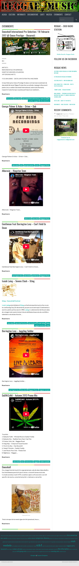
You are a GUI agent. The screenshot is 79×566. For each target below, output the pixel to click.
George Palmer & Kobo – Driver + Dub (19, 106)
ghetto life (51, 538)
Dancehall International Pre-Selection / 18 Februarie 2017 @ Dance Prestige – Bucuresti (25, 33)
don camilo (4, 538)
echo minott (32, 538)
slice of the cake (44, 549)
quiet (54, 546)
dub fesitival (32, 323)
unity (24, 551)
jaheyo (13, 541)
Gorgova (33, 555)
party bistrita (49, 546)
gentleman (35, 275)
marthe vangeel (33, 101)
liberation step (34, 541)
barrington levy (18, 275)
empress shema (42, 538)
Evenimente (58, 14)
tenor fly (56, 549)
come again (56, 535)
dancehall (18, 98)
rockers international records (29, 549)
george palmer (29, 165)
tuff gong (20, 551)
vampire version (35, 551)
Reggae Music (45, 165)
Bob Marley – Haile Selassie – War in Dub (64, 104)
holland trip (67, 538)
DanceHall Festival (13, 301)
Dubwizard (28, 462)
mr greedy (53, 541)
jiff (49, 98)
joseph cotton (18, 541)
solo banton (51, 549)
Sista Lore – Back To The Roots (62, 100)
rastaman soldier (62, 546)
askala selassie (17, 535)
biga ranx (45, 535)
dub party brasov (24, 538)
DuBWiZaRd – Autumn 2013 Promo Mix (19, 395)
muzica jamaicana (59, 541)
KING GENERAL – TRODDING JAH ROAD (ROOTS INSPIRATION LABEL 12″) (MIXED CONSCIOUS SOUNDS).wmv (65, 95)
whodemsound (62, 551)
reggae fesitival (40, 325)
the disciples (63, 549)
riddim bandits (45, 462)
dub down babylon (16, 538)
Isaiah (6, 305)
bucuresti (10, 98)
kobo (37, 165)
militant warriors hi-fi (46, 541)
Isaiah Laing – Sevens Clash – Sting (18, 281)
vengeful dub (42, 551)
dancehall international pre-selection (34, 98)
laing (48, 323)
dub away (10, 538)
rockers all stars (17, 549)
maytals (39, 541)
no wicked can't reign (31, 546)
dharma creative (63, 535)
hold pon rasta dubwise (59, 538)
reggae (36, 462)
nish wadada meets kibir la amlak (19, 546)
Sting (4, 301)
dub (21, 165)
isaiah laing (41, 323)
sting (48, 325)
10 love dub (3, 535)
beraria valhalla (39, 535)
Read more (6, 94)
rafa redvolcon (45, 101)
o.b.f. (39, 545)
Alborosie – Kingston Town (14, 171)
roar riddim (9, 549)
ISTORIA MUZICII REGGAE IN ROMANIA (62, 77)
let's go (28, 541)
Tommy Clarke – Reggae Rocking (62, 90)
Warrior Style (48, 551)
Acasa (4, 14)
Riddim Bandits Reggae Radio (65, 54)
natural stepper (67, 541)
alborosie (28, 218)
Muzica (49, 14)
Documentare (32, 14)
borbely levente (50, 535)
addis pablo (8, 535)
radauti (56, 546)
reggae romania (44, 390)
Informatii (21, 14)
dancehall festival (21, 323)
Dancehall (6, 467)
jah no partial (9, 541)
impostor (72, 538)
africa (12, 535)
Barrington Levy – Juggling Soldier (18, 331)
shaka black (38, 549)
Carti (42, 14)
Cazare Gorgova (42, 555)
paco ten (44, 546)
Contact (68, 14)
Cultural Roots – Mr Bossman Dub (63, 80)
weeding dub (55, 551)
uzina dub (29, 551)
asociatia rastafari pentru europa (28, 535)
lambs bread (24, 541)
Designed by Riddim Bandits (69, 562)
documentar (72, 535)
